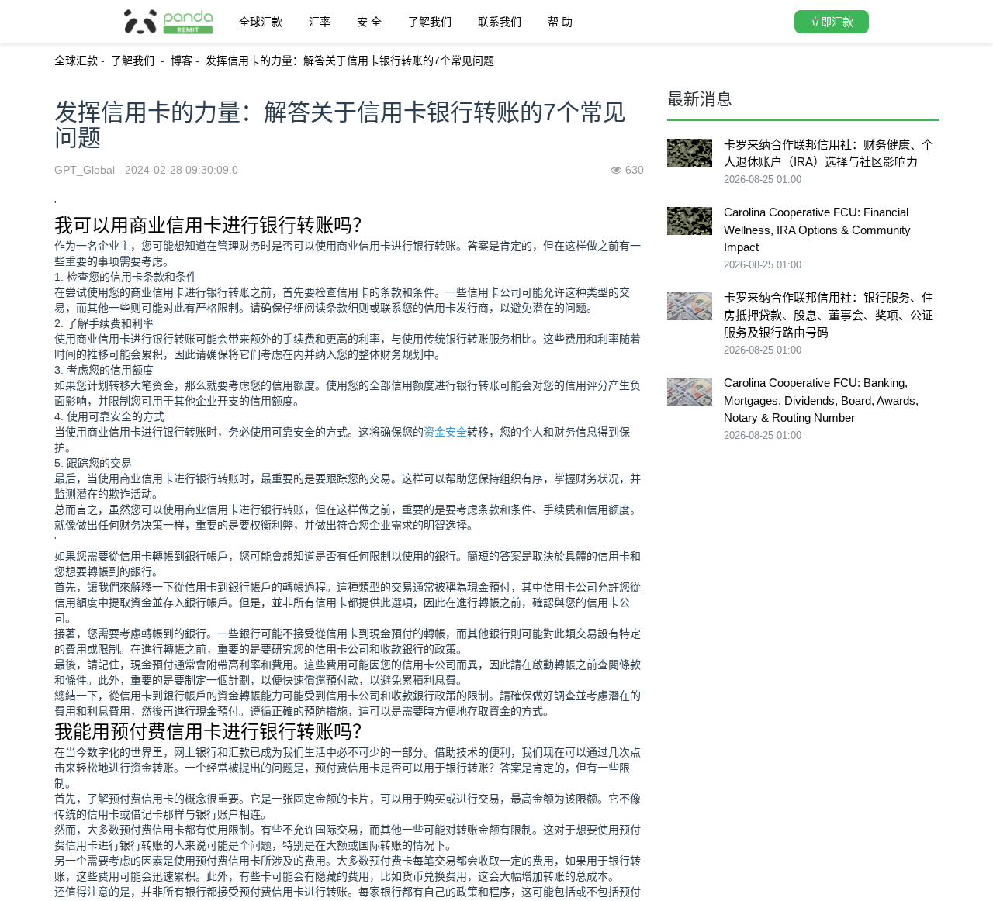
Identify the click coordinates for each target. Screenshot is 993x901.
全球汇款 (260, 22)
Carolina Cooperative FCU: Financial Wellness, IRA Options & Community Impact (817, 229)
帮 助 (560, 22)
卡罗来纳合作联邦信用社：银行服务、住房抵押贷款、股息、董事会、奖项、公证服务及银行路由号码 (828, 315)
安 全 (369, 22)
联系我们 (499, 22)
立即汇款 (831, 22)
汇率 (319, 22)
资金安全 (445, 432)
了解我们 (430, 22)
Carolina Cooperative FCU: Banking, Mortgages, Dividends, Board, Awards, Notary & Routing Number (821, 400)
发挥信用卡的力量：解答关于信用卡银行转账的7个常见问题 (350, 60)
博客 (181, 60)
